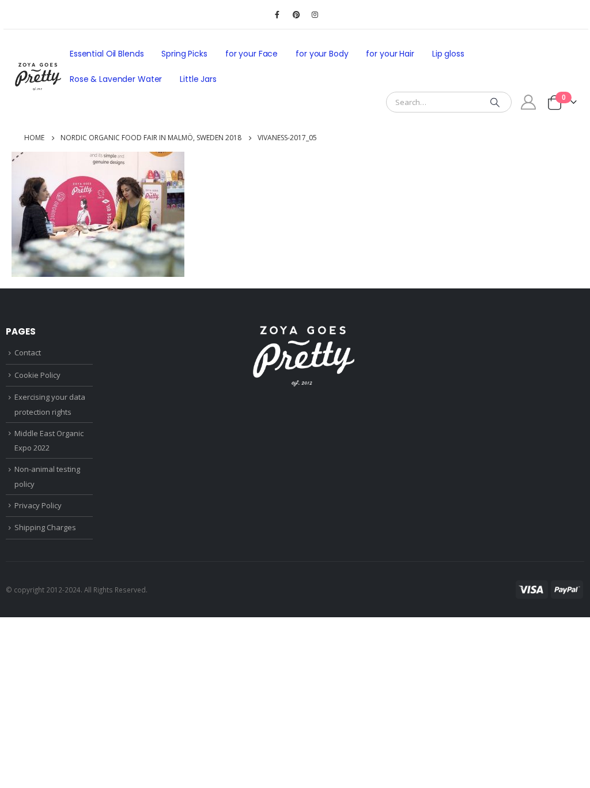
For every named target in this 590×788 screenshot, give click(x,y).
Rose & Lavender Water (116, 79)
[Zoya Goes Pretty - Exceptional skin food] (38, 77)
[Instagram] (315, 14)
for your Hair (390, 53)
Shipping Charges (45, 527)
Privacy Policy (38, 505)
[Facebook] (277, 14)
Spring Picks (184, 53)
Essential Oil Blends (106, 53)
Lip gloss (448, 53)
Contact (27, 352)
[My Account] (529, 102)
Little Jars (198, 79)
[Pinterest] (296, 14)
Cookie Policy (37, 375)
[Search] (495, 102)
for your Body (322, 53)
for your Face (251, 53)
